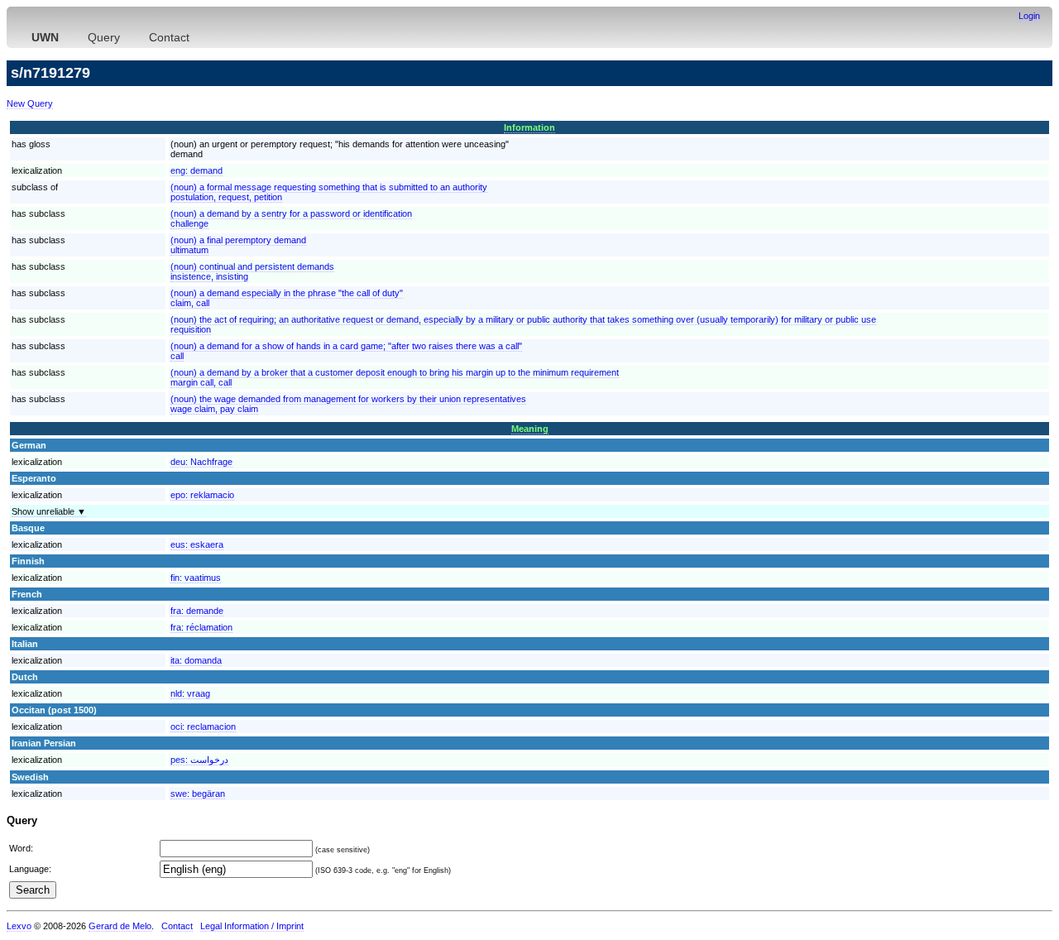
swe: (197, 794)
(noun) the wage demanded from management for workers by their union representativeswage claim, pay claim (348, 404)
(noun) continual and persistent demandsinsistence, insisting (252, 271)
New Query (30, 103)
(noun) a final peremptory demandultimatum (238, 245)
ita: (196, 660)
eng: (196, 170)
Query (104, 37)
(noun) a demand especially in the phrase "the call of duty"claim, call (286, 298)
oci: (203, 726)
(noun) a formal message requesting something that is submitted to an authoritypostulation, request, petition (328, 192)
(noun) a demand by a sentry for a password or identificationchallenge (291, 218)
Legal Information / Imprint (252, 926)
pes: (199, 760)
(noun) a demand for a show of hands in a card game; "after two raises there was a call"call (346, 351)
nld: (190, 693)
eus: (196, 544)
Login (1029, 16)
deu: (201, 462)
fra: (196, 611)
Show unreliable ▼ (49, 511)
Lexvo (19, 926)
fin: (195, 578)
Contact (169, 37)
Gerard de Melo (120, 926)
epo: (202, 495)
